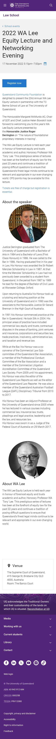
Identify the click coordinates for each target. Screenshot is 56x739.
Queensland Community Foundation (22, 94)
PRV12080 (16, 701)
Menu (5, 5)
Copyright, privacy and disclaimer (20, 713)
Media (7, 618)
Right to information (13, 725)
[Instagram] (36, 663)
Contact (8, 650)
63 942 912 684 (16, 689)
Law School (11, 15)
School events (12, 26)
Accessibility (10, 719)
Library (8, 642)
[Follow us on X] (21, 663)
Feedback (8, 731)
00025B (16, 695)
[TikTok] (43, 663)
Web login (8, 674)
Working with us (12, 626)
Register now (14, 83)
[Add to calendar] (45, 63)
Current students (13, 634)
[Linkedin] (13, 663)
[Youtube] (28, 663)
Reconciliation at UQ (38, 609)
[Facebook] (6, 663)
